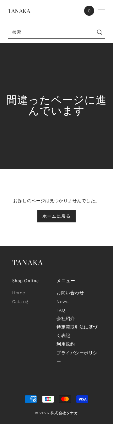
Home (18, 292)
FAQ (60, 309)
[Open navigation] (101, 11)
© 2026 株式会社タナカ (56, 413)
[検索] (99, 32)
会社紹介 (65, 318)
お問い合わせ (70, 292)
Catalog (20, 301)
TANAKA (19, 10)
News (62, 301)
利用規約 (65, 344)
